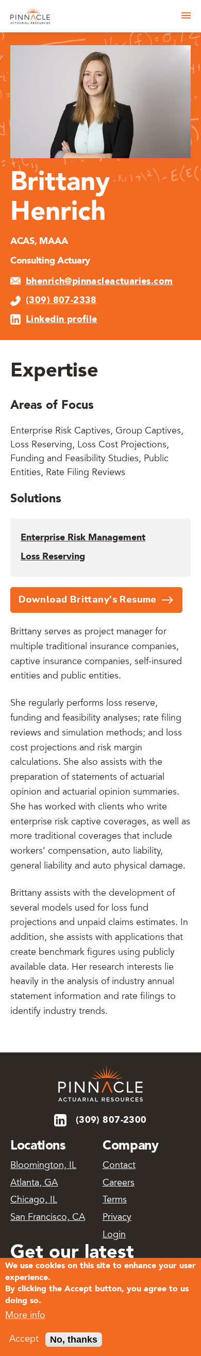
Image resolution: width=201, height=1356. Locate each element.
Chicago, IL (33, 1200)
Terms (115, 1200)
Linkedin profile (61, 319)
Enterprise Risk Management (83, 537)
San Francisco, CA (47, 1217)
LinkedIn (61, 1120)
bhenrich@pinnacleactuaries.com (99, 281)
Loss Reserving (53, 556)
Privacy (117, 1217)
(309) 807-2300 (111, 1120)
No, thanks (73, 1339)
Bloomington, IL (43, 1166)
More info (25, 1316)
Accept (24, 1339)
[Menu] (186, 15)
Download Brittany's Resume (88, 599)
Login (114, 1235)
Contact (119, 1166)
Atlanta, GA (34, 1183)
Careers (119, 1183)
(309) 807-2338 (61, 300)
